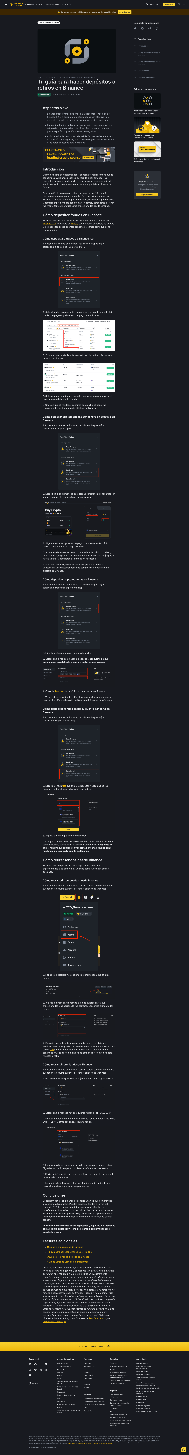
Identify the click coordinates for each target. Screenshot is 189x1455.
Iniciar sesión (155, 4)
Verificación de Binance (118, 1414)
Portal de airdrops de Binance (120, 1420)
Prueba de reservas (117, 1384)
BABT (86, 1381)
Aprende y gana (142, 1363)
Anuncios (60, 1369)
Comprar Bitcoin (142, 1396)
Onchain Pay (88, 1411)
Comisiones (114, 1408)
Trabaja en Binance (64, 1366)
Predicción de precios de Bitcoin (147, 1388)
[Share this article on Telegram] (149, 28)
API (111, 1411)
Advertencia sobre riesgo (66, 1404)
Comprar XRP (141, 1402)
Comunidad (61, 1401)
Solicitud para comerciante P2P (95, 1399)
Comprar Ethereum (143, 1409)
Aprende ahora (124, 12)
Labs (85, 1408)
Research (87, 1385)
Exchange (87, 1363)
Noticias (60, 1372)
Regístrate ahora (147, 195)
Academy (87, 1372)
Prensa (59, 1375)
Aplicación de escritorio (118, 1366)
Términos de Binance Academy (102, 1443)
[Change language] (179, 4)
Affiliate (112, 1369)
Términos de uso (72, 1443)
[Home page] (17, 4)
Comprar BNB (141, 1399)
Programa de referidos (118, 1372)
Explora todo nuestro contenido (92, 1346)
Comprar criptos (89, 1366)
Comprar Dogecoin (143, 1406)
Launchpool (88, 1378)
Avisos (59, 1407)
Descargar (113, 1363)
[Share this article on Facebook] (142, 28)
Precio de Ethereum (143, 1374)
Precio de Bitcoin (142, 1371)
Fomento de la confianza (66, 1395)
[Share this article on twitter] (135, 28)
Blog (58, 1398)
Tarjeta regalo (88, 1375)
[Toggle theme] (184, 4)
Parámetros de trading (118, 1417)
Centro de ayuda (116, 1400)
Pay (85, 1369)
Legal (59, 1378)
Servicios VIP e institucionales (94, 1405)
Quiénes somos (62, 1363)
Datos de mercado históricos (120, 1381)
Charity (86, 1388)
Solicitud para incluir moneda (94, 1402)
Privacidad (61, 1392)
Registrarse (169, 4)
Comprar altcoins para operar (146, 1412)
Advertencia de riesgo (84, 1443)
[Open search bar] (146, 4)
